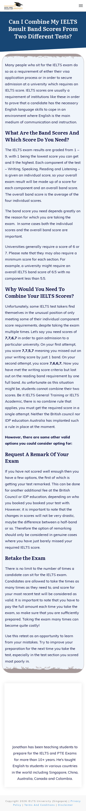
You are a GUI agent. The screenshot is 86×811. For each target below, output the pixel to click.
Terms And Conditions (39, 805)
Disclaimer (65, 805)
